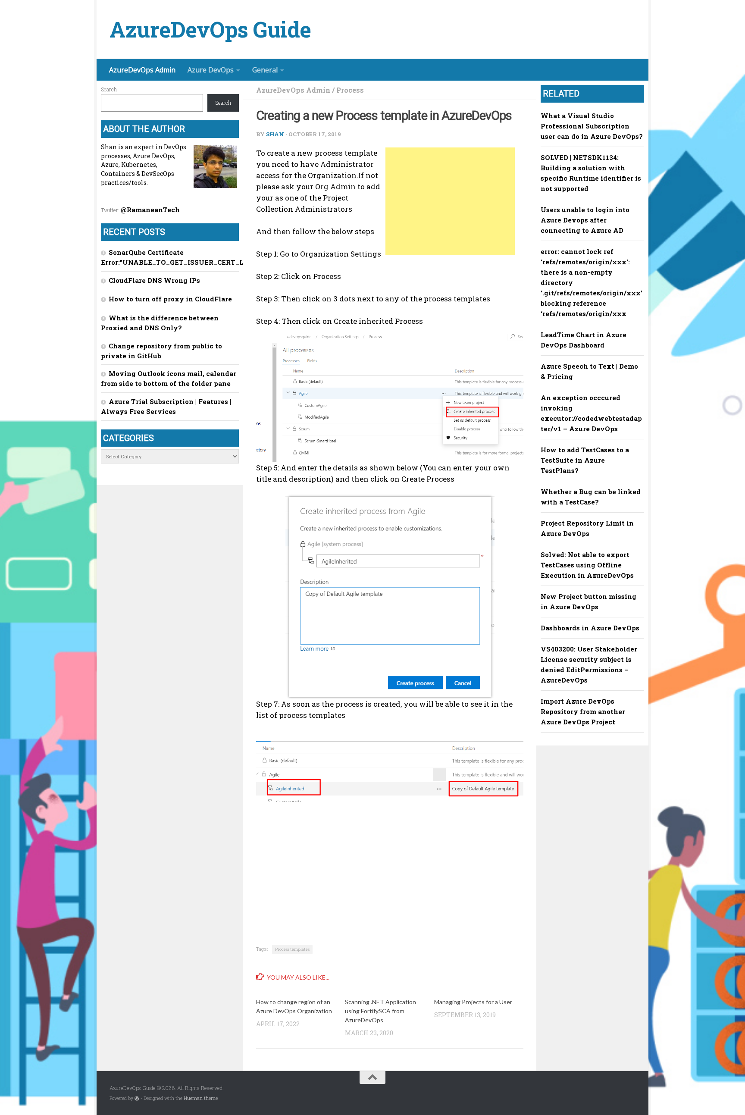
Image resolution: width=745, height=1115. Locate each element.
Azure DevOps (211, 70)
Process (350, 89)
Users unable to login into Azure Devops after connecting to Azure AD (585, 220)
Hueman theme (201, 1098)
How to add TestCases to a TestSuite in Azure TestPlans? (585, 460)
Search (109, 89)
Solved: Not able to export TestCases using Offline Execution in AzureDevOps (587, 564)
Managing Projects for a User (473, 1001)
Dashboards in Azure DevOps (590, 627)
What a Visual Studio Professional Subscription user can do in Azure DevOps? (592, 126)
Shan (275, 134)
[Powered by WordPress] (137, 1098)
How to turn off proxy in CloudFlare (170, 298)
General (265, 70)
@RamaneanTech (150, 209)
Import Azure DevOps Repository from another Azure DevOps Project (583, 711)
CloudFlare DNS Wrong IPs (154, 280)
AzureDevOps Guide (210, 29)
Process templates (292, 949)
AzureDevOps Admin (142, 70)
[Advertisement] (450, 201)
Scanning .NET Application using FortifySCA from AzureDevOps (380, 1011)
